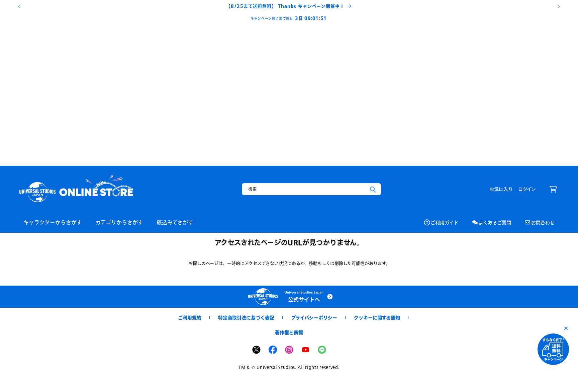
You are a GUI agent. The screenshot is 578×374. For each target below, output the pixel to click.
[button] (553, 189)
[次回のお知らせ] (559, 6)
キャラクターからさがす (52, 222)
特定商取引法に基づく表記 (246, 317)
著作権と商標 (289, 332)
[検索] (373, 189)
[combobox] (311, 189)
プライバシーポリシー (314, 317)
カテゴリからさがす (119, 222)
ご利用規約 (189, 317)
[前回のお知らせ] (19, 6)
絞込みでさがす (175, 222)
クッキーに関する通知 (377, 317)
